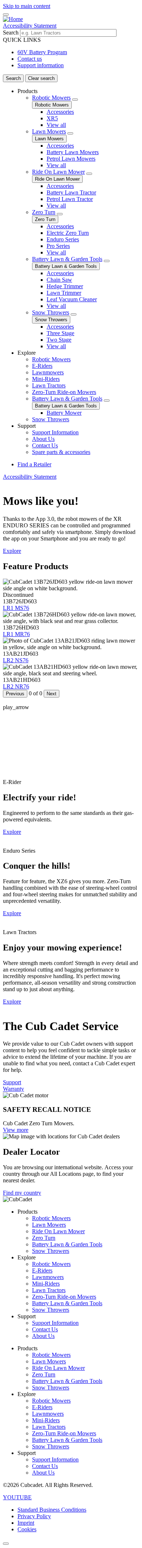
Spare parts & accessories (61, 452)
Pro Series (58, 246)
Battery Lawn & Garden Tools (67, 259)
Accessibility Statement (29, 26)
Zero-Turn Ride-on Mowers (64, 392)
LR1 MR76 (16, 634)
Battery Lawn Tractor (71, 192)
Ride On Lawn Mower (58, 172)
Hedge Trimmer (65, 286)
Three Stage (60, 333)
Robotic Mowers (51, 98)
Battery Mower (64, 413)
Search (11, 32)
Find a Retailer (34, 464)
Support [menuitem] (26, 426)
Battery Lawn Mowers (73, 152)
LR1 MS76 (16, 608)
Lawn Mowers (49, 131)
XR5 (52, 118)
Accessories (60, 112)
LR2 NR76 (16, 686)
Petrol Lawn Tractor (70, 199)
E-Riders (42, 366)
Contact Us (45, 445)
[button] (17, 1497)
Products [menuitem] (27, 91)
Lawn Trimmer (64, 293)
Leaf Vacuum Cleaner (72, 299)
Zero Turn (43, 212)
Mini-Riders (46, 379)
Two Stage (59, 340)
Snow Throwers (50, 312)
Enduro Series (63, 239)
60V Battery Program (42, 52)
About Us (43, 439)
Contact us (29, 59)
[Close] (6, 1544)
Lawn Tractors (49, 385)
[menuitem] (78, 219)
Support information (40, 65)
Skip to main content (26, 6)
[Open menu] (6, 14)
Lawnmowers (48, 372)
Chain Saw (59, 280)
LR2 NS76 (15, 660)
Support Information (55, 432)
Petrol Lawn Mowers (71, 159)
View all (56, 125)
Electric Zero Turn (68, 233)
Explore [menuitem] (26, 353)
